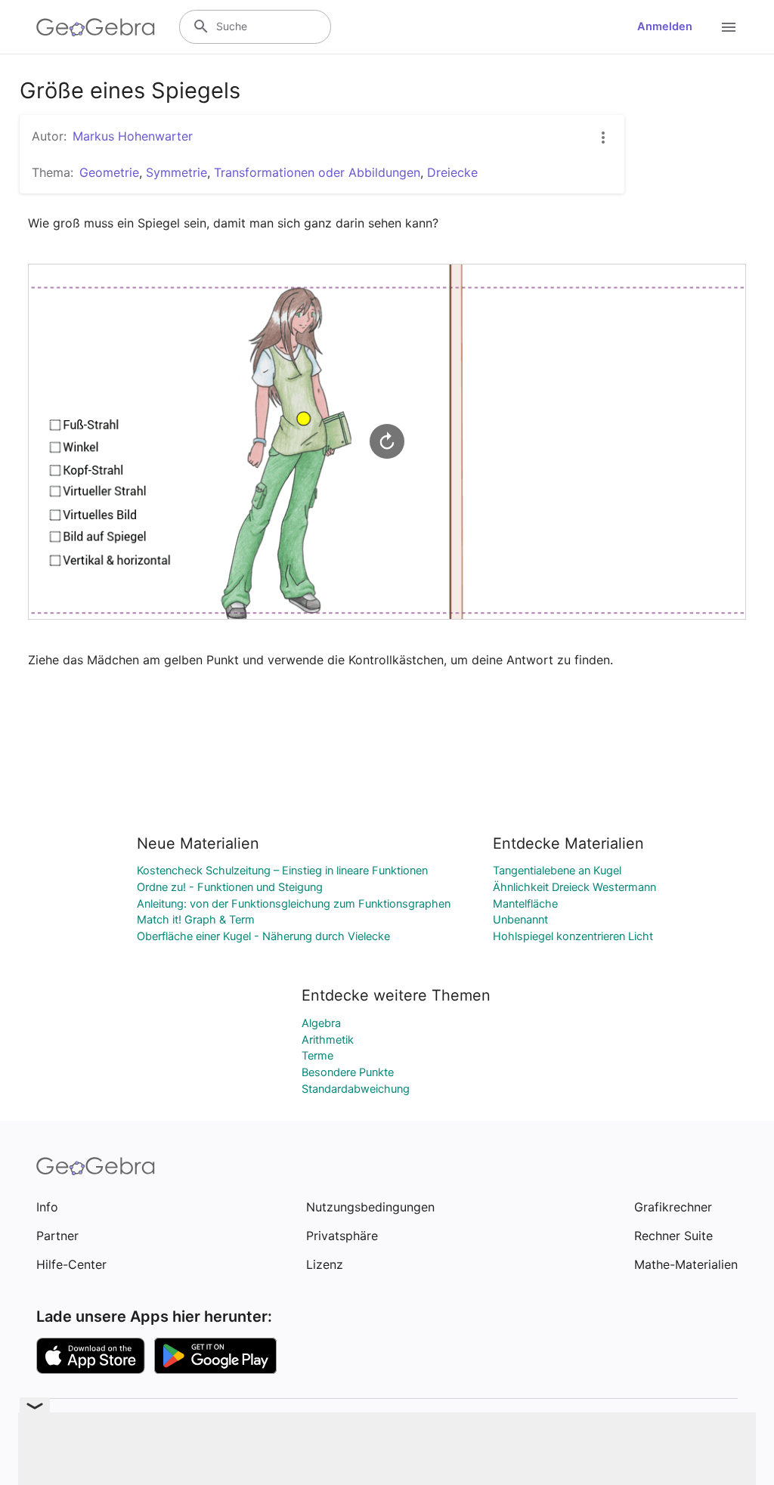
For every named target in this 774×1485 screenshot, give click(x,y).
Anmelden (664, 26)
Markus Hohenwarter (133, 136)
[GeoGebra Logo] (95, 27)
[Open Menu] (729, 27)
